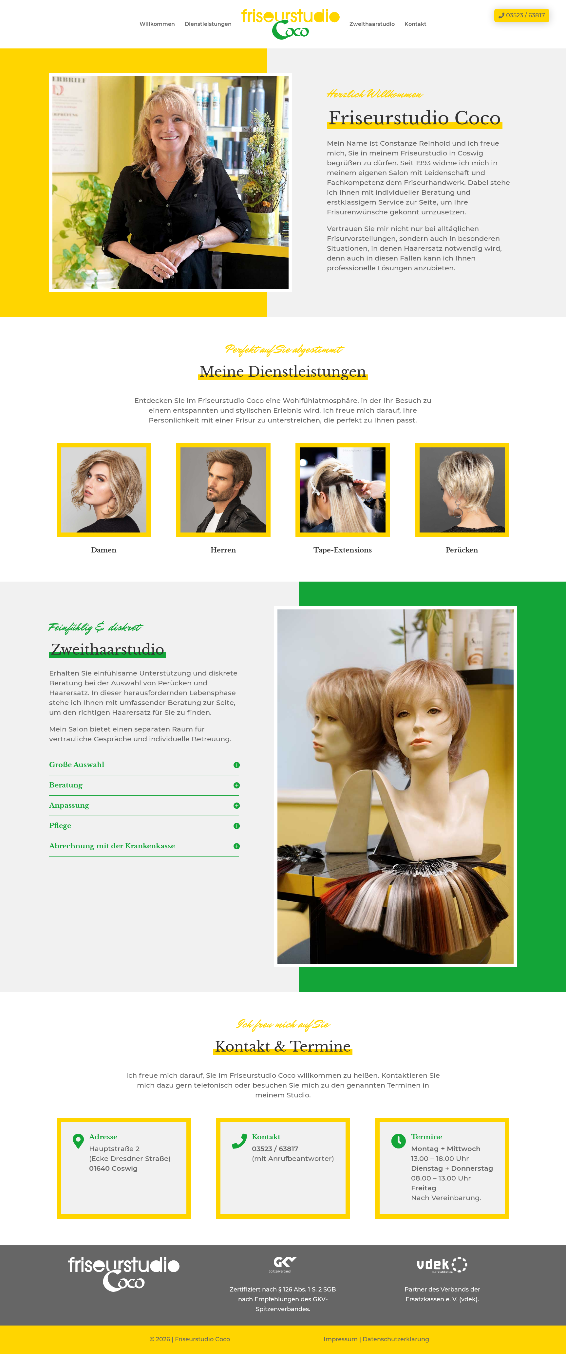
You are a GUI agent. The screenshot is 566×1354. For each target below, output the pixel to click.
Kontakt (415, 24)
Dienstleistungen (208, 24)
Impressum (341, 1339)
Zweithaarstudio (372, 24)
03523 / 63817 (525, 15)
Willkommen (157, 24)
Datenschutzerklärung (396, 1339)
